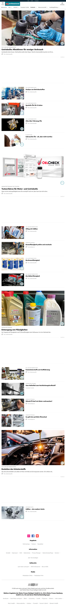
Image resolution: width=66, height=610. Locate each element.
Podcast (34, 544)
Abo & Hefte (45, 566)
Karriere (57, 553)
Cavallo (38, 598)
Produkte (37, 0)
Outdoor (29, 603)
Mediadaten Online (27, 575)
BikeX (25, 598)
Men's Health (11, 603)
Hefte (32, 0)
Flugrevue (44, 598)
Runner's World (44, 603)
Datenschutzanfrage (48, 553)
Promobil (35, 603)
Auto (9, 7)
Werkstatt (32, 7)
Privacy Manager (36, 553)
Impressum (15, 553)
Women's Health (54, 603)
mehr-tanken (58, 598)
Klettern (51, 598)
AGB (21, 553)
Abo (28, 0)
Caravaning (32, 598)
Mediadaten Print (38, 575)
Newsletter (40, 544)
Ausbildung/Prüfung (53, 7)
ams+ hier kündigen (33, 557)
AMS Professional (35, 566)
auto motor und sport (23, 566)
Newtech (15, 7)
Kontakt (8, 553)
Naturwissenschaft (42, 7)
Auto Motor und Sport (16, 598)
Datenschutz (27, 553)
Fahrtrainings (26, 544)
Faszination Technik (25, 7)
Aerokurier (6, 598)
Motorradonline (21, 603)
